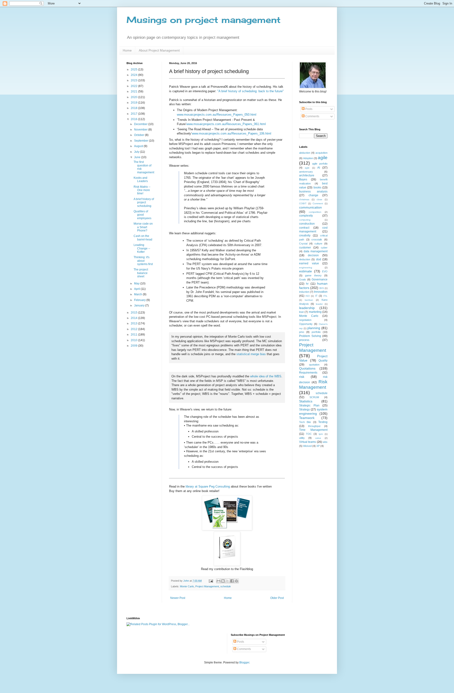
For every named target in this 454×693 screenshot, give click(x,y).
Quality (323, 360)
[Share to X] (227, 581)
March (138, 294)
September (141, 140)
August (139, 146)
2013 (134, 323)
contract (304, 227)
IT (316, 295)
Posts (308, 109)
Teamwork (306, 418)
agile (322, 157)
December (141, 124)
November (141, 129)
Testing (322, 422)
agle (307, 167)
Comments (312, 116)
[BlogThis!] (223, 581)
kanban (309, 300)
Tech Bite (305, 422)
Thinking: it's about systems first (143, 261)
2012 (134, 329)
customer (305, 247)
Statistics (305, 401)
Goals (302, 279)
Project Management (207, 586)
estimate (305, 271)
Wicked (307, 446)
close (319, 199)
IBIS (321, 288)
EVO (324, 271)
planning (313, 328)
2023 (134, 80)
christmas (304, 199)
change (313, 195)
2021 (134, 91)
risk (301, 377)
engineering (305, 267)
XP (318, 446)
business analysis (313, 191)
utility (302, 437)
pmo (301, 332)
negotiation (305, 319)
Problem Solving (310, 336)
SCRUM (314, 397)
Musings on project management (204, 20)
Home (127, 50)
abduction (304, 152)
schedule (225, 586)
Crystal (303, 243)
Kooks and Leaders (141, 179)
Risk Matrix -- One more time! (142, 190)
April (137, 289)
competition (315, 212)
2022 (134, 86)
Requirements (308, 372)
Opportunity (306, 324)
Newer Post (177, 598)
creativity (304, 235)
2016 (134, 119)
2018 (134, 108)
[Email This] (218, 581)
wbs (325, 441)
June (137, 157)
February (140, 300)
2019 (134, 102)
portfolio (316, 332)
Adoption (308, 158)
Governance (319, 279)
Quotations (307, 368)
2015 (134, 312)
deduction (304, 259)
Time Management (313, 429)
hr (307, 283)
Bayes (303, 179)
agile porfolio (319, 163)
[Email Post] (211, 580)
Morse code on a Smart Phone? (143, 227)
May (137, 283)
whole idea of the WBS (265, 376)
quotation (314, 364)
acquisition (321, 152)
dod (318, 259)
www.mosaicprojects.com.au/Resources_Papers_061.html (226, 124)
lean (301, 311)
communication (310, 207)
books (317, 187)
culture (318, 243)
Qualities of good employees (142, 215)
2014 (134, 318)
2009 (134, 345)
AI (318, 167)
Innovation (320, 291)
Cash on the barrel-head (143, 237)
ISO (308, 296)
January (139, 305)
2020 (134, 97)
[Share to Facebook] (232, 581)
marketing (315, 312)
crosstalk (316, 239)
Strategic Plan (309, 405)
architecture (306, 175)
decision (313, 255)
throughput (314, 426)
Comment (318, 203)
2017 (134, 113)
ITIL (325, 296)
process (304, 340)
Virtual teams (307, 442)
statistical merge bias (251, 354)
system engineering (313, 411)
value (318, 438)
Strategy (304, 409)
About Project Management (159, 50)
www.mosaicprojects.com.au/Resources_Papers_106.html (231, 133)
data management (315, 251)
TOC (309, 433)
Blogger (244, 662)
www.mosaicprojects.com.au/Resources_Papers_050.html (216, 114)
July (137, 151)
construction (307, 223)
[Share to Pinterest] (236, 581)
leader (319, 304)
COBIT (302, 203)
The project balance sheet (141, 273)
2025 (134, 69)
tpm (321, 434)
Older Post (277, 598)
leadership (307, 308)
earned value (309, 263)
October (139, 135)
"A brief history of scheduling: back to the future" (250, 91)
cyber (324, 247)
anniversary (306, 171)
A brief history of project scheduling (144, 202)
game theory (313, 275)
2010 (134, 340)
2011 (134, 334)
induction (304, 291)
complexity (306, 215)
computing (304, 219)
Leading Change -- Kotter (142, 248)
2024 (134, 75)
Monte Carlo (187, 586)
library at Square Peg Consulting (208, 486)
